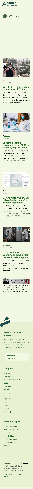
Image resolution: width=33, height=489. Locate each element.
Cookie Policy (19, 474)
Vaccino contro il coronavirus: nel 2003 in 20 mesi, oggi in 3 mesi (16, 145)
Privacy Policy (8, 474)
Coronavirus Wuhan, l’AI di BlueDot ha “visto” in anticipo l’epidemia (16, 200)
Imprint (6, 476)
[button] (25, 4)
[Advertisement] (16, 35)
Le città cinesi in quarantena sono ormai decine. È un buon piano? (16, 255)
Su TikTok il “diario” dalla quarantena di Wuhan (16, 88)
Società (6, 80)
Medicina (7, 136)
